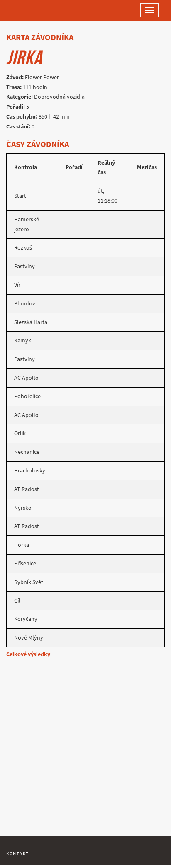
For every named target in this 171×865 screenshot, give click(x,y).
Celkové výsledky (28, 654)
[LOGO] (33, 10)
